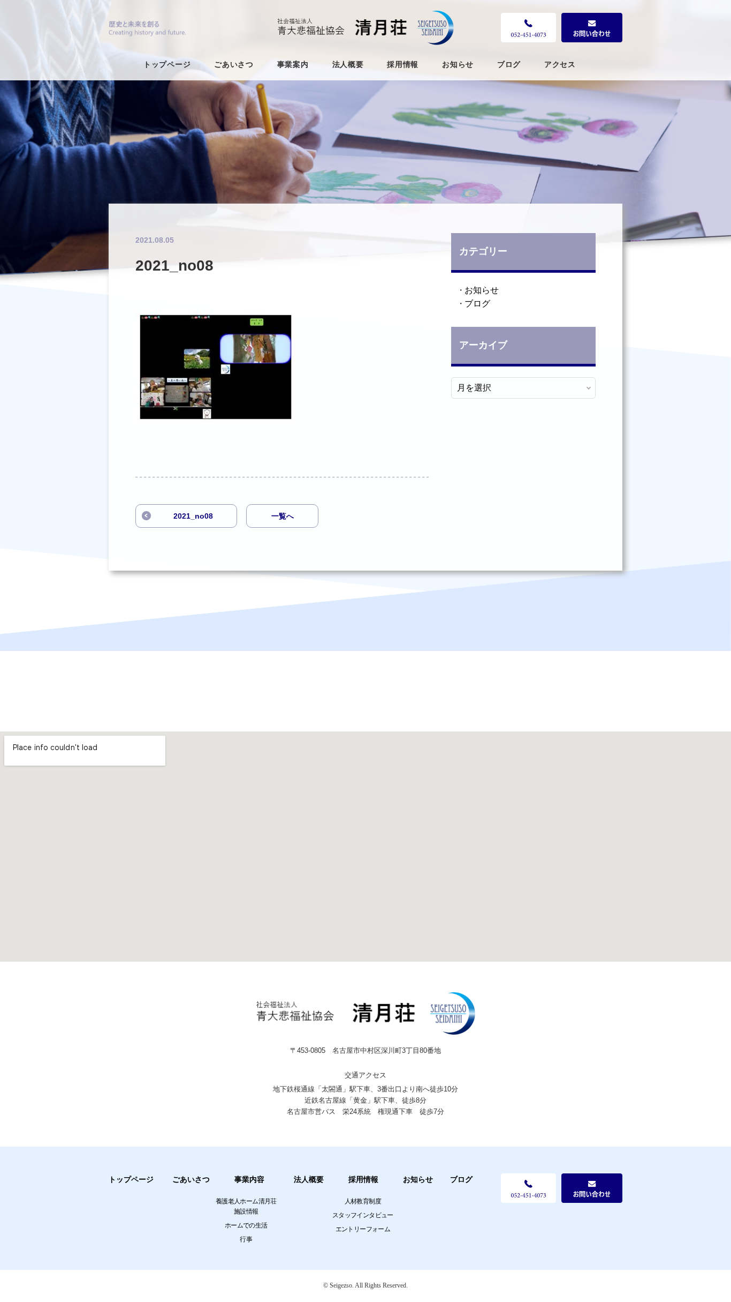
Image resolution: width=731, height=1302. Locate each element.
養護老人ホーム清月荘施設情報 (246, 1206)
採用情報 (402, 64)
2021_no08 (193, 516)
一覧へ (282, 516)
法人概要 (348, 64)
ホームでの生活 (246, 1225)
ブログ (509, 64)
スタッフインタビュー (362, 1215)
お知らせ (458, 64)
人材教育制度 (363, 1201)
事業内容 (249, 1179)
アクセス (560, 64)
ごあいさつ (234, 64)
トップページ (167, 64)
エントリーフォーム (363, 1229)
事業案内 (293, 64)
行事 (246, 1239)
